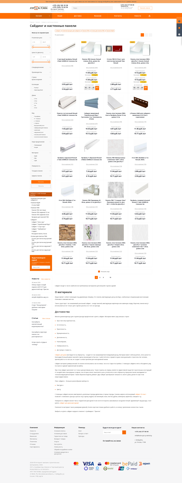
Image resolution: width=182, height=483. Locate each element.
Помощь (81, 427)
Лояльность (58, 447)
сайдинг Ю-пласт (140, 394)
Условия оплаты (59, 431)
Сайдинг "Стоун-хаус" (38, 226)
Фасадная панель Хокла (39, 234)
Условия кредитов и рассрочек (61, 453)
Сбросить (41, 186)
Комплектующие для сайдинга (71, 31)
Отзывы (33, 444)
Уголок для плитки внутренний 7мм (41, 239)
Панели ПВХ (85, 31)
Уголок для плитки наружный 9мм (41, 250)
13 (110, 277)
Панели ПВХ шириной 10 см (40, 212)
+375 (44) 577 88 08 (127, 5)
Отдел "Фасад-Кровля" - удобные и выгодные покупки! (39, 307)
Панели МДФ (110, 31)
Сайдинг (58, 31)
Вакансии (33, 436)
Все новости (45, 279)
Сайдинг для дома (60, 355)
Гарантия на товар (60, 436)
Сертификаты (35, 447)
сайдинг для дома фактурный (68, 403)
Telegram (119, 445)
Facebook (109, 445)
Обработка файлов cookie (63, 449)
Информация (59, 427)
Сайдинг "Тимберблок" (39, 229)
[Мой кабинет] (149, 16)
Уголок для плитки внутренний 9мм (41, 243)
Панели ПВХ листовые (39, 210)
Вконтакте (105, 445)
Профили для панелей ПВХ (40, 217)
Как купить (58, 444)
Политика (33, 441)
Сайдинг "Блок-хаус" (38, 222)
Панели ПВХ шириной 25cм (40, 215)
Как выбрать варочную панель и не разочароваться (39, 334)
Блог (80, 431)
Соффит (34, 231)
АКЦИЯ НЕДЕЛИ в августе (40, 297)
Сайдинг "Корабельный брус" (41, 224)
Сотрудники (34, 433)
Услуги (56, 441)
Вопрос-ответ (83, 433)
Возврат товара (59, 439)
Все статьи (46, 318)
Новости (33, 431)
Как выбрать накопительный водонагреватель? (38, 324)
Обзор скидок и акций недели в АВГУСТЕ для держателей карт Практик (40, 287)
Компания (34, 427)
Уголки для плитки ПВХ (97, 31)
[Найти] (110, 8)
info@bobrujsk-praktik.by (143, 435)
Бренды (81, 436)
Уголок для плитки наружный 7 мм (42, 246)
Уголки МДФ (36, 205)
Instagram (114, 445)
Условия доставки (60, 433)
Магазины (33, 439)
